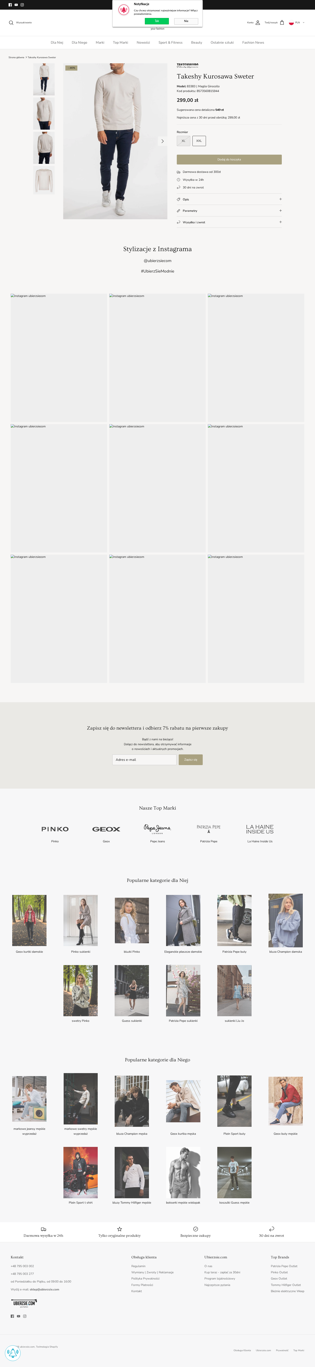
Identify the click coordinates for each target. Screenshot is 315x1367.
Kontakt (136, 1291)
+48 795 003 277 (22, 1274)
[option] (115, 141)
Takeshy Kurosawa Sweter (42, 57)
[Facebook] (10, 4)
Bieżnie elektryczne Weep (287, 1291)
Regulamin (138, 1266)
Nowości (143, 42)
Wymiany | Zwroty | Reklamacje (152, 1272)
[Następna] (162, 141)
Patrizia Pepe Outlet (284, 1266)
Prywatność (282, 1350)
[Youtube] (16, 4)
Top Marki (120, 42)
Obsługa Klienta (242, 1350)
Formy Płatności (142, 1285)
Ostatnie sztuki (222, 42)
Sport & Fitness (171, 42)
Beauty (196, 42)
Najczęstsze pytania (217, 1285)
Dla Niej (57, 42)
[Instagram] (22, 4)
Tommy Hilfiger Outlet (286, 1285)
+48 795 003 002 (22, 1266)
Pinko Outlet (279, 1272)
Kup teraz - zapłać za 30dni (222, 1272)
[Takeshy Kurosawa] (187, 67)
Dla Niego (79, 42)
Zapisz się (190, 760)
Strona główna (16, 57)
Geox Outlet (279, 1279)
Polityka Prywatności (145, 1279)
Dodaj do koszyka (229, 159)
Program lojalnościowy (219, 1279)
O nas (208, 1266)
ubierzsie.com (27, 1346)
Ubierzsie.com (263, 1350)
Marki (100, 42)
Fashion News (253, 42)
